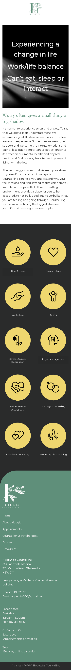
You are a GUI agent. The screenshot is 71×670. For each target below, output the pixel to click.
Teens (53, 315)
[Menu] (4, 10)
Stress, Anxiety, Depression (17, 360)
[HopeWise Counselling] (35, 10)
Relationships (53, 271)
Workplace (18, 315)
